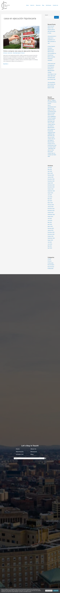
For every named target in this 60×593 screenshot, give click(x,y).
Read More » (5, 63)
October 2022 (50, 236)
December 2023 (51, 208)
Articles (49, 259)
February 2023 (51, 228)
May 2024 (50, 198)
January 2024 (50, 206)
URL (48, 100)
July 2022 (50, 242)
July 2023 (50, 218)
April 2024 (50, 200)
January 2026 (50, 177)
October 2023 (50, 212)
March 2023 (50, 226)
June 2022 (50, 244)
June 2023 (50, 220)
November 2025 (51, 181)
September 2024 (51, 190)
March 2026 (50, 173)
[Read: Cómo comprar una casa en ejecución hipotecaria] (21, 37)
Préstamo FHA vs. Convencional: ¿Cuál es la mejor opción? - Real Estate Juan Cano (52, 147)
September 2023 (51, 214)
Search (46, 15)
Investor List (55, 5)
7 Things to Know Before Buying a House (52, 102)
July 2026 (50, 167)
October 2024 (50, 188)
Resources (38, 5)
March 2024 (50, 202)
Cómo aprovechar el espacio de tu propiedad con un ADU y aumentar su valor (52, 40)
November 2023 (51, 210)
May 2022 (50, 246)
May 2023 (50, 222)
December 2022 (51, 232)
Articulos (5, 53)
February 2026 (51, 175)
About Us (32, 5)
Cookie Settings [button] (49, 590)
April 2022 (50, 248)
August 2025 (50, 183)
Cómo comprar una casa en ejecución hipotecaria (21, 51)
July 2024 (50, 194)
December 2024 (51, 185)
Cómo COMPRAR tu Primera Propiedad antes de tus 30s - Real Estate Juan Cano (52, 119)
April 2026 (50, 171)
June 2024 (50, 196)
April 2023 (50, 224)
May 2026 (50, 169)
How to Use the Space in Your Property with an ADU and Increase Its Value (51, 30)
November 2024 (51, 187)
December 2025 (51, 179)
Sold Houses (48, 5)
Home (27, 5)
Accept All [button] (56, 590)
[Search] (45, 458)
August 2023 (50, 216)
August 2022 (50, 240)
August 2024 (50, 192)
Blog (43, 5)
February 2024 (51, 204)
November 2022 (51, 234)
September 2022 (51, 238)
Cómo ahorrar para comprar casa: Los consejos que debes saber (52, 153)
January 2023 (50, 230)
